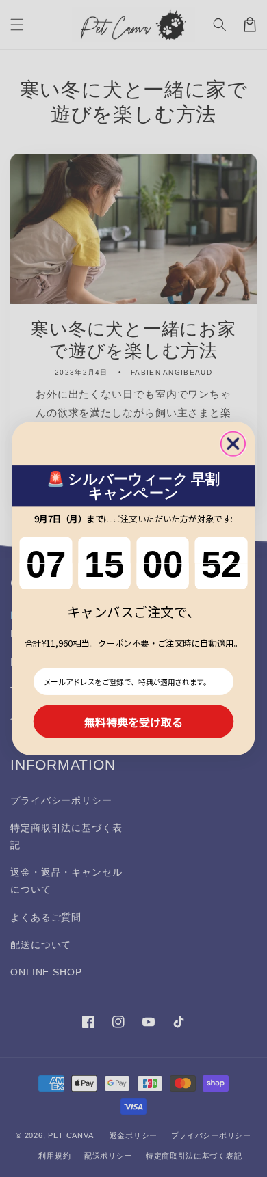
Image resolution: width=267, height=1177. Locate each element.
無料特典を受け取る (133, 721)
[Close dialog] (233, 443)
